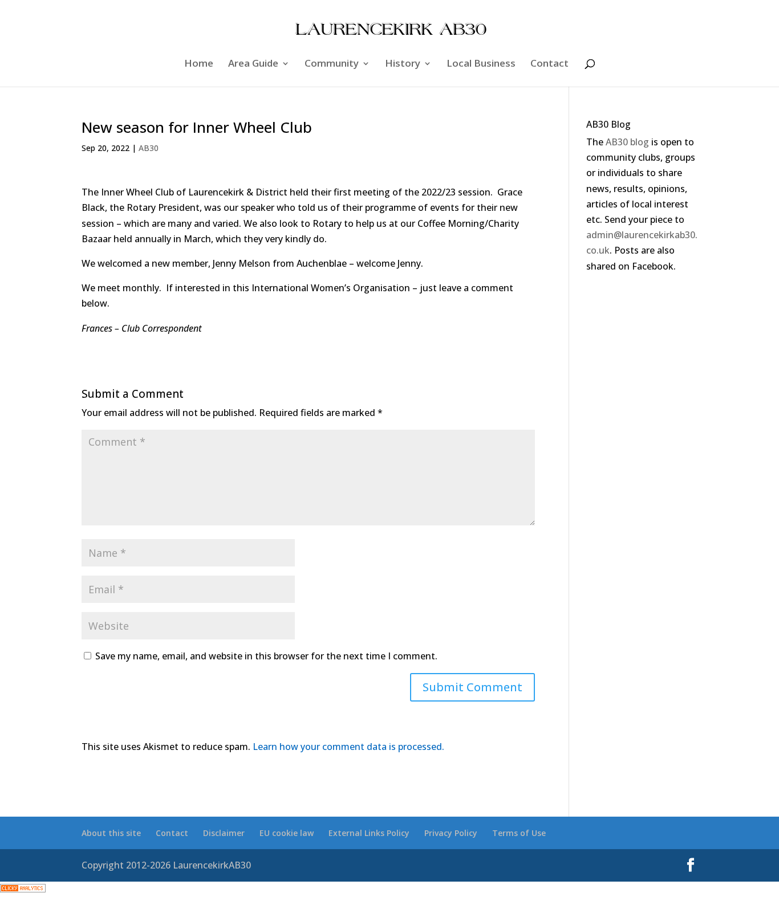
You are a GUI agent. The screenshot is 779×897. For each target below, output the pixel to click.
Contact (549, 64)
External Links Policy (368, 832)
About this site (111, 832)
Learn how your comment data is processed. (348, 746)
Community (332, 64)
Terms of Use (519, 832)
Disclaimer (224, 832)
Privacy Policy (450, 832)
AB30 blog (627, 142)
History (402, 64)
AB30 (149, 147)
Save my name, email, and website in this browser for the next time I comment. (266, 656)
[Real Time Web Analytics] (23, 889)
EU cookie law (286, 832)
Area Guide (253, 64)
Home (198, 64)
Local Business (481, 64)
